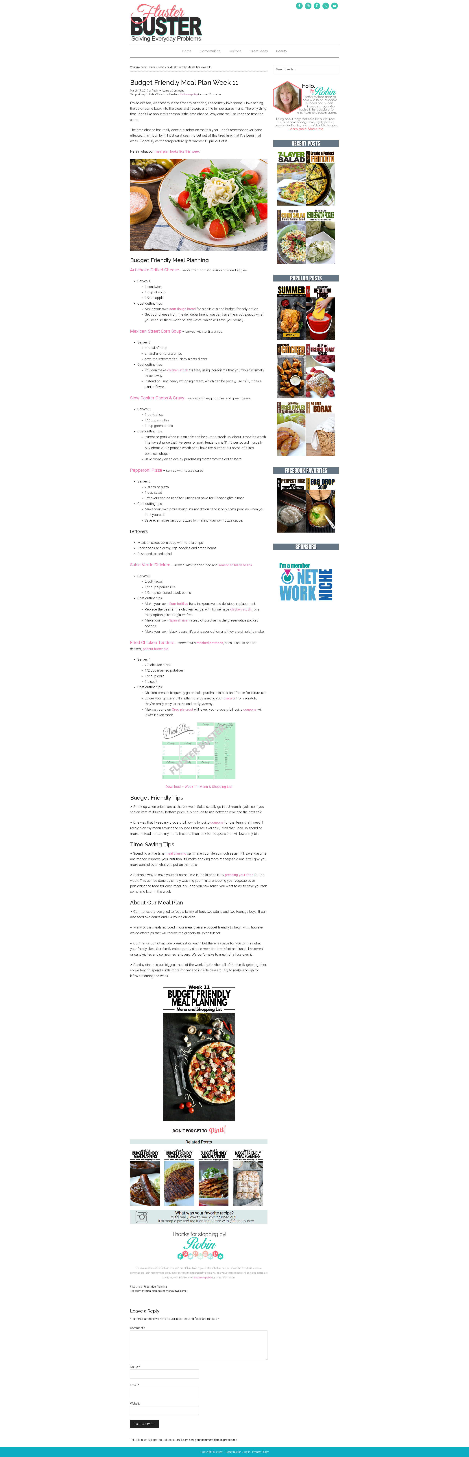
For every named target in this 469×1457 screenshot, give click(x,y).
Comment (137, 1328)
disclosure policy (189, 94)
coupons (249, 710)
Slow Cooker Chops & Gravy (157, 398)
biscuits (229, 698)
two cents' (181, 1290)
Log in (246, 1451)
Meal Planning (159, 1286)
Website (135, 1403)
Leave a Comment (173, 90)
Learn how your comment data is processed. (209, 1440)
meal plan (151, 1290)
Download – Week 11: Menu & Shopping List (198, 787)
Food (146, 1286)
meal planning (175, 853)
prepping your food (239, 875)
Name (135, 1367)
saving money (166, 1290)
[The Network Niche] (305, 608)
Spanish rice (178, 620)
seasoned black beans (235, 565)
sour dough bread (182, 309)
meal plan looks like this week (177, 151)
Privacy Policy (260, 1451)
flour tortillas (178, 604)
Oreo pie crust (182, 710)
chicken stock (177, 370)
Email (134, 1385)
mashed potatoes (210, 643)
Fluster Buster (166, 23)
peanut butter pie (155, 649)
